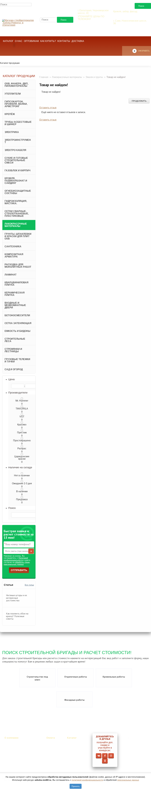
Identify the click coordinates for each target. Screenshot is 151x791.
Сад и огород (14, 369)
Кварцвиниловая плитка (16, 283)
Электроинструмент (18, 141)
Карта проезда (134, 746)
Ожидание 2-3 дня (22, 483)
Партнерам (10, 745)
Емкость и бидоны (17, 331)
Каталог (8, 41)
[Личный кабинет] (7, 51)
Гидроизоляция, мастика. (16, 202)
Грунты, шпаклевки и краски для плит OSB (18, 236)
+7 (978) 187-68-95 (127, 33)
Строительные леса (15, 340)
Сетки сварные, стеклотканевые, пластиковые (17, 213)
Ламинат (11, 274)
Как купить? (48, 41)
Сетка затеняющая (18, 323)
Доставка (78, 41)
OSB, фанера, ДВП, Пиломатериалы (16, 84)
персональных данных (128, 780)
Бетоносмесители (17, 315)
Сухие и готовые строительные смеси (16, 160)
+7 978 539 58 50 (126, 16)
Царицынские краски (21, 457)
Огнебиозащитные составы (18, 192)
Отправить (19, 570)
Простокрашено (22, 440)
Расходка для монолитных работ (18, 265)
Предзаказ (22, 499)
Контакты (63, 41)
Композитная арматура (14, 255)
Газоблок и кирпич (17, 170)
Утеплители (13, 94)
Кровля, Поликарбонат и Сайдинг (16, 180)
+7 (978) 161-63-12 (133, 742)
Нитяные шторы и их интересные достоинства (16, 598)
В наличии (22, 491)
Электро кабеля (15, 150)
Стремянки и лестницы (13, 350)
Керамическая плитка (15, 293)
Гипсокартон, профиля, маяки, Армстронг (16, 104)
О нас (18, 41)
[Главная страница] (19, 22)
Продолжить (139, 101)
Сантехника (13, 246)
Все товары (73, 742)
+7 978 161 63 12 (91, 23)
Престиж (22, 432)
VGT (21, 416)
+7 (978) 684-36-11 (127, 28)
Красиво (21, 424)
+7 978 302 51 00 (91, 34)
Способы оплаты (51, 746)
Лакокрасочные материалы (16, 225)
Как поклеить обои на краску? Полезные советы (17, 616)
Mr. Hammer (21, 401)
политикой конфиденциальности (87, 780)
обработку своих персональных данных (17, 563)
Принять (76, 786)
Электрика (12, 132)
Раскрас (21, 448)
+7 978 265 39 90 (91, 29)
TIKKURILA (22, 409)
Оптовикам (31, 41)
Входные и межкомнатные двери (15, 305)
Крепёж (10, 114)
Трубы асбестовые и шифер (18, 123)
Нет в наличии (22, 475)
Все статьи (29, 585)
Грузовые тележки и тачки (17, 360)
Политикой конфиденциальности (16, 559)
